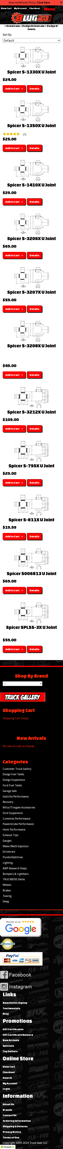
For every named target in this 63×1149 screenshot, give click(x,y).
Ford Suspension (13, 813)
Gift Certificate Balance (18, 1034)
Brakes (7, 890)
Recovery (8, 802)
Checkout (34, 8)
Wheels (7, 884)
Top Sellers (10, 1051)
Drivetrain (13, 25)
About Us (8, 1104)
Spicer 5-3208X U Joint (31, 345)
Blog (6, 1013)
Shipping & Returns (15, 1126)
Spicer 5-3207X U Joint (31, 292)
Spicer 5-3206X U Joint (31, 238)
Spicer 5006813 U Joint (31, 573)
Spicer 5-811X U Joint (31, 519)
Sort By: (7, 35)
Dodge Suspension (14, 779)
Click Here (43, 2)
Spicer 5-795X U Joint (31, 465)
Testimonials (11, 1008)
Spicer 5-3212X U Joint (31, 411)
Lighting (8, 862)
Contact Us (9, 1115)
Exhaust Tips (10, 835)
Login (6, 1088)
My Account (20, 8)
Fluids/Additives (13, 857)
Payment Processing (8, 951)
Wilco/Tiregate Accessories (19, 807)
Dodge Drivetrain (33, 25)
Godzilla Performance (16, 796)
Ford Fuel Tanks (12, 785)
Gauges (7, 840)
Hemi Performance (14, 829)
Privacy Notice (12, 1131)
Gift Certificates (13, 1029)
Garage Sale (10, 791)
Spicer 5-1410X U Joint (31, 184)
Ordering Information (17, 1120)
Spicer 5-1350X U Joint (31, 125)
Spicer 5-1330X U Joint (31, 71)
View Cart (6, 8)
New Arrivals (11, 1040)
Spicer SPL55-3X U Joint (31, 627)
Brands (7, 1109)
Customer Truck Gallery (17, 768)
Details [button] (34, 88)
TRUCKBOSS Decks (14, 879)
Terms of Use (11, 1137)
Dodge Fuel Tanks (13, 774)
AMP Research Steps (15, 868)
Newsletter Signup (15, 1002)
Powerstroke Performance (18, 824)
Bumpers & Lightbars (16, 874)
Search (7, 1077)
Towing (7, 896)
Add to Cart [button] (12, 88)
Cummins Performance (16, 818)
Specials (8, 1045)
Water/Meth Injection (15, 846)
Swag (6, 901)
